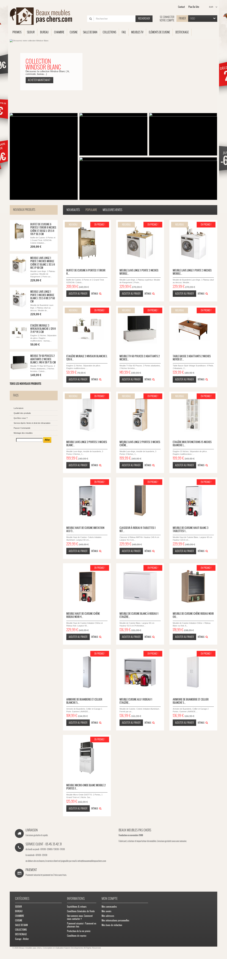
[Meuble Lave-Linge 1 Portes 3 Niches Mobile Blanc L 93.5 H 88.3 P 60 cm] (19, 298)
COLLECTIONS (21, 929)
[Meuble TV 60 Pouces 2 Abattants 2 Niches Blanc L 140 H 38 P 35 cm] (140, 329)
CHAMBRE (19, 916)
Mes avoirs (106, 911)
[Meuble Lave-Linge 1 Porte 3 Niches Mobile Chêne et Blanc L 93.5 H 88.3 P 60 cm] (19, 265)
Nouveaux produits (24, 210)
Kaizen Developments (73, 948)
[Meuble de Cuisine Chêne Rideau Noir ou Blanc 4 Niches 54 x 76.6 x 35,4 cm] (193, 586)
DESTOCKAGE (21, 934)
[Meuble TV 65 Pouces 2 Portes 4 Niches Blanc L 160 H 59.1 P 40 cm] (19, 363)
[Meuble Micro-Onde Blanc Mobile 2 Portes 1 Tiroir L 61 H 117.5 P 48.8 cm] (87, 758)
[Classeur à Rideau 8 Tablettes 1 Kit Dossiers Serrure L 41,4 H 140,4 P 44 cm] (140, 500)
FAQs (15, 395)
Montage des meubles (23, 433)
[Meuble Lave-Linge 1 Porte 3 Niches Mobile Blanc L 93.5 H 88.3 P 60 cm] (193, 243)
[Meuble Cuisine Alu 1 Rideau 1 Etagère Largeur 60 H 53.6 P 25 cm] (140, 672)
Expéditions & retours (77, 906)
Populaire (91, 210)
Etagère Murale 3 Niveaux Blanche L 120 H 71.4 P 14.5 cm (43, 329)
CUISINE (18, 920)
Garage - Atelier (22, 939)
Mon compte (110, 898)
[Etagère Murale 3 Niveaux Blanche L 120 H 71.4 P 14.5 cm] (19, 332)
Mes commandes (109, 906)
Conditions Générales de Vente (81, 911)
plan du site (193, 7)
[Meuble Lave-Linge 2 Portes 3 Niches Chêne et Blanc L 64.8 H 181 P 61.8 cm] (140, 415)
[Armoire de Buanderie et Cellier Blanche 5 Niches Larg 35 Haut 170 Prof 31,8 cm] (87, 672)
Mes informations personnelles (115, 920)
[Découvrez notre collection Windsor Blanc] (113, 75)
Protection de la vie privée (78, 931)
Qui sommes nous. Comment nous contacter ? (80, 917)
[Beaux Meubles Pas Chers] (43, 16)
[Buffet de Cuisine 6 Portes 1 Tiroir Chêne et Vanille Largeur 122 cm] (19, 231)
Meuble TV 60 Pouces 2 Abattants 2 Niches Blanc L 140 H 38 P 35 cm (43, 359)
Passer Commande (22, 428)
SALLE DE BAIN (21, 925)
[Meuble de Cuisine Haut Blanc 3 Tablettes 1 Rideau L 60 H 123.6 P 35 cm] (193, 500)
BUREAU (19, 911)
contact (181, 7)
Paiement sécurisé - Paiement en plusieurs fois (81, 925)
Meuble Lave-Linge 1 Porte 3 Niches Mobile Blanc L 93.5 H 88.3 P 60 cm (42, 296)
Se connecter (167, 17)
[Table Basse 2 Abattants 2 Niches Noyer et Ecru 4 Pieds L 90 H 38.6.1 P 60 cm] (193, 329)
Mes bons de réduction (112, 925)
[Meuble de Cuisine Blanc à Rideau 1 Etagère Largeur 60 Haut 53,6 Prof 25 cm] (140, 586)
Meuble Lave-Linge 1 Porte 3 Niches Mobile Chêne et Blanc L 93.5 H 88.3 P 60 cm (42, 263)
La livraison (18, 408)
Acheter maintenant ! (39, 80)
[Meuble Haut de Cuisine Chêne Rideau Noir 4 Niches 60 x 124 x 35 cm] (87, 586)
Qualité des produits (22, 413)
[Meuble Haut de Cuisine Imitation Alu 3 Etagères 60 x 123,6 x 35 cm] (87, 500)
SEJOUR (18, 906)
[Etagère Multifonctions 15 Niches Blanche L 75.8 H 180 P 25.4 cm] (193, 415)
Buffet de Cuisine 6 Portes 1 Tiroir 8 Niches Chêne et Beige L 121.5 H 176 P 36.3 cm (43, 229)
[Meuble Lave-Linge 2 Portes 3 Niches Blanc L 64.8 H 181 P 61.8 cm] (87, 415)
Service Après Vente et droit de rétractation (32, 423)
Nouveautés (73, 210)
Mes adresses (108, 916)
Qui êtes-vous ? (20, 418)
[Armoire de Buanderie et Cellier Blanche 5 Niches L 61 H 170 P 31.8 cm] (193, 672)
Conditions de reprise (76, 935)
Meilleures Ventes (112, 210)
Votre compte (167, 20)
